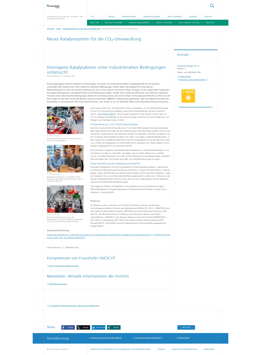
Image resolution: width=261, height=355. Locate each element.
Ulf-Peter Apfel (107, 114)
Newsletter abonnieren (58, 284)
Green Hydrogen (164, 23)
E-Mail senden (185, 77)
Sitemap (161, 349)
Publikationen (129, 17)
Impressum (209, 349)
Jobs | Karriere (174, 17)
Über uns (94, 23)
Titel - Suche (212, 5)
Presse (112, 17)
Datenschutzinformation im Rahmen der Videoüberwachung (120, 349)
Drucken (186, 327)
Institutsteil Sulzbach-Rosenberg (147, 338)
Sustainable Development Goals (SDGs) (194, 107)
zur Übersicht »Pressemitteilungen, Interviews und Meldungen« (74, 306)
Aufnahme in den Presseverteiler (192, 80)
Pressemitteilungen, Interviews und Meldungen (82, 29)
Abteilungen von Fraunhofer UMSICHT (106, 338)
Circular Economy (113, 23)
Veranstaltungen (151, 17)
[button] (68, 327)
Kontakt (193, 17)
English (208, 17)
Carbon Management (139, 23)
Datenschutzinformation (184, 349)
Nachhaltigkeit (184, 338)
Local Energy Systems (188, 23)
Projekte (210, 23)
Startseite (50, 29)
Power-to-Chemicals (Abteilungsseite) (64, 266)
